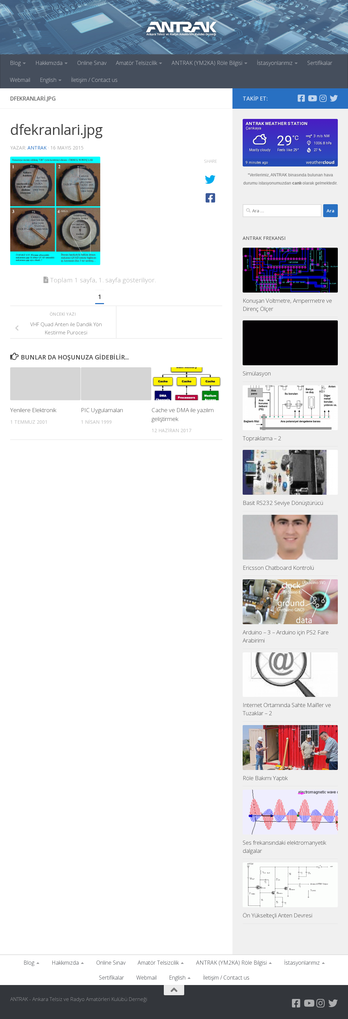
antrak (37, 147)
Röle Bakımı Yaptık (265, 778)
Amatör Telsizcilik (136, 63)
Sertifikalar (319, 63)
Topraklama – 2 (262, 438)
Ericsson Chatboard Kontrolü (278, 568)
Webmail (20, 80)
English (48, 80)
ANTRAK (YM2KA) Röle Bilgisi (207, 63)
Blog (15, 63)
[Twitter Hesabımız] (334, 98)
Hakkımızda (49, 63)
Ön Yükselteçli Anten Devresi (277, 915)
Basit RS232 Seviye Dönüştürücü (283, 503)
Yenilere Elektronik (33, 410)
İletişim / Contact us (94, 80)
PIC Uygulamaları (102, 410)
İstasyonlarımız (275, 63)
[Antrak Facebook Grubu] (301, 98)
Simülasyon (257, 373)
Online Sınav (91, 63)
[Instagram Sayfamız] (323, 98)
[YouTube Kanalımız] (312, 98)
